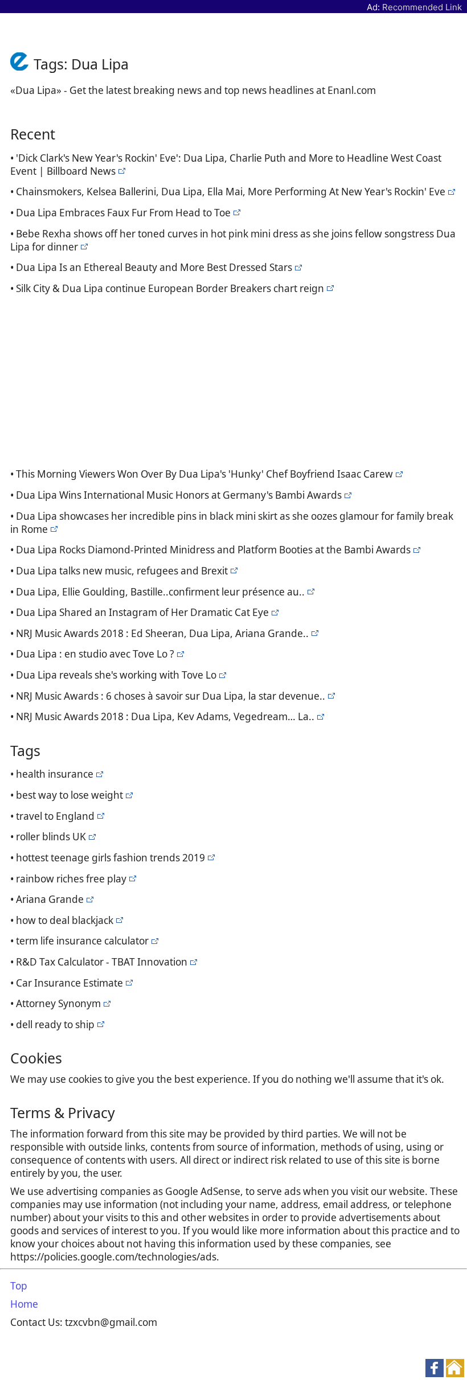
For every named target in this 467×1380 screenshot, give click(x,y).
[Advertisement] (236, 379)
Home (24, 1304)
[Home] (22, 63)
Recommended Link (422, 7)
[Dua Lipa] (120, 171)
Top (18, 1285)
